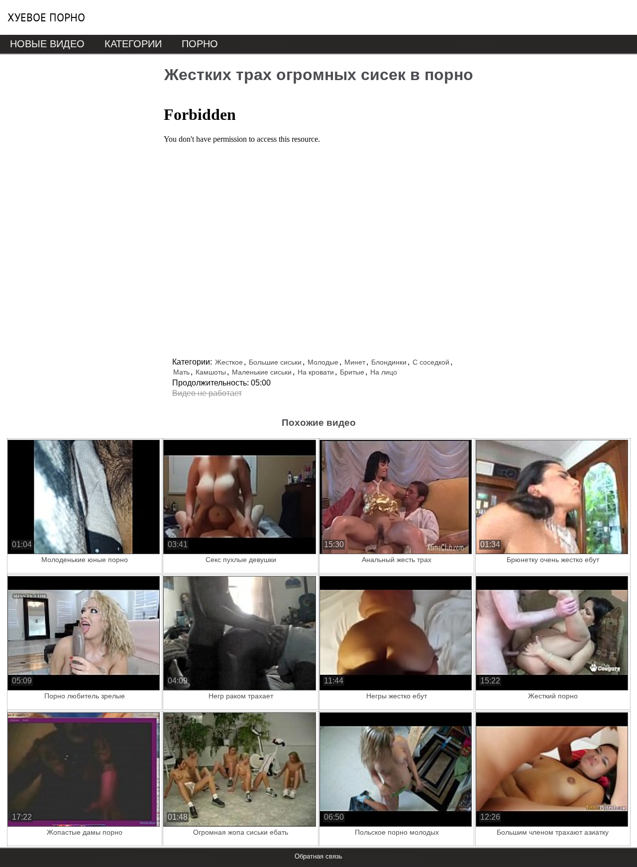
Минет (354, 362)
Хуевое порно (46, 17)
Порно (200, 43)
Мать (181, 372)
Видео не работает (207, 393)
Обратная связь (318, 856)
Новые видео (47, 43)
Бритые (352, 372)
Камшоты (211, 372)
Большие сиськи (275, 362)
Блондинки (389, 362)
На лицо (383, 372)
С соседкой (431, 362)
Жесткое (229, 362)
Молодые (323, 362)
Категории (133, 43)
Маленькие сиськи (262, 372)
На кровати (316, 372)
